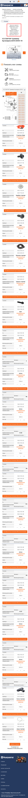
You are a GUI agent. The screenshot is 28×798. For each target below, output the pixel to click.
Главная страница (6, 9)
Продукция (3, 765)
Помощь (3, 782)
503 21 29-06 (21, 100)
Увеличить (14, 59)
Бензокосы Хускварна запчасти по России (14, 12)
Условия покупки (5, 785)
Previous (3, 52)
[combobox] (14, 89)
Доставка (10, 1)
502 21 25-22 (21, 112)
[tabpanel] (14, 52)
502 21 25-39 (21, 116)
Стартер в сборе (20, 135)
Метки (20, 338)
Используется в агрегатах (21, 137)
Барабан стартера (20, 195)
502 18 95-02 (21, 95)
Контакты (14, 1)
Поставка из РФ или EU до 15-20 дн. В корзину (15, 150)
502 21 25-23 (21, 114)
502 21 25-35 (21, 119)
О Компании (4, 772)
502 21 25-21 (21, 110)
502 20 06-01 (21, 102)
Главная (3, 761)
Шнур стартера (21, 729)
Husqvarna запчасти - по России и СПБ (13, 10)
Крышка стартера (20, 282)
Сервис (2, 778)
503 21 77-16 (21, 96)
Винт (20, 165)
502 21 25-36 (21, 117)
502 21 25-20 (21, 109)
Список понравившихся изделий (17, 1)
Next (24, 52)
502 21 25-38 (21, 121)
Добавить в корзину (15, 744)
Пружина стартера (21, 255)
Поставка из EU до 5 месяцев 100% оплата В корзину (14, 180)
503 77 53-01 (21, 98)
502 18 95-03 (21, 103)
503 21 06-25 (21, 105)
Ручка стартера (21, 699)
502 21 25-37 (21, 123)
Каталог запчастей (17, 9)
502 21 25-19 (21, 107)
